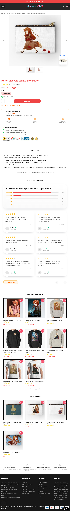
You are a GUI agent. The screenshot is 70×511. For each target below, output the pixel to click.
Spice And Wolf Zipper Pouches (35, 13)
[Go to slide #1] (30, 70)
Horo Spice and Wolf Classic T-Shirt (12, 381)
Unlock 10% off (3, 503)
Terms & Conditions (27, 484)
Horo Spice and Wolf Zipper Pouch (34, 422)
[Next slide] (66, 40)
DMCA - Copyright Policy (28, 489)
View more (35, 389)
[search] (64, 6)
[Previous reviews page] (56, 282)
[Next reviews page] (65, 282)
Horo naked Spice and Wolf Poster (12, 320)
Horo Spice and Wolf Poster (32, 320)
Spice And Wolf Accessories (15, 13)
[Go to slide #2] (39, 70)
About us (24, 482)
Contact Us (41, 491)
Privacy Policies (26, 487)
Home (3, 13)
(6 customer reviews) (14, 84)
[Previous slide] (4, 40)
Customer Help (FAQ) (44, 493)
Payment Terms (42, 486)
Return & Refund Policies (44, 489)
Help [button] (67, 508)
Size (2, 90)
